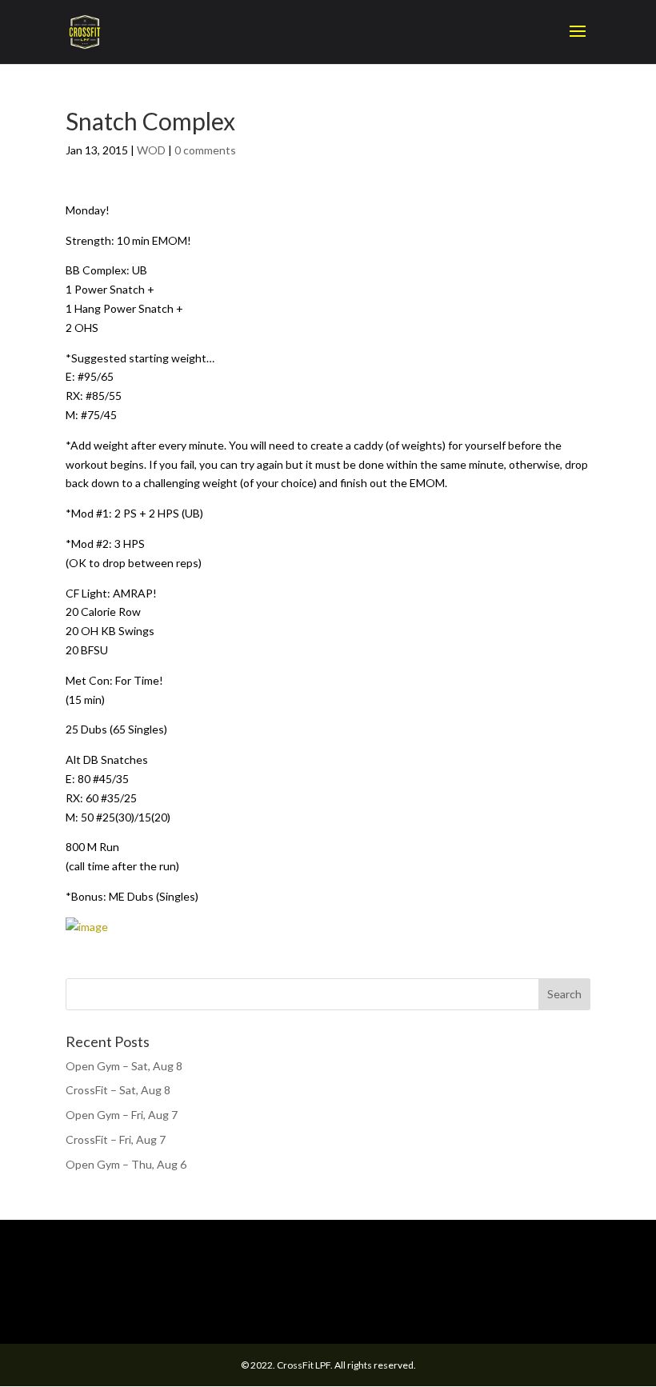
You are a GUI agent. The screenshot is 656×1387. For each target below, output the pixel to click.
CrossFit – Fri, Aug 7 (116, 1139)
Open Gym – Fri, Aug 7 (122, 1114)
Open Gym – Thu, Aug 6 (126, 1164)
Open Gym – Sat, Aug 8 (124, 1066)
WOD (151, 150)
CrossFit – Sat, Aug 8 (118, 1090)
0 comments (205, 150)
